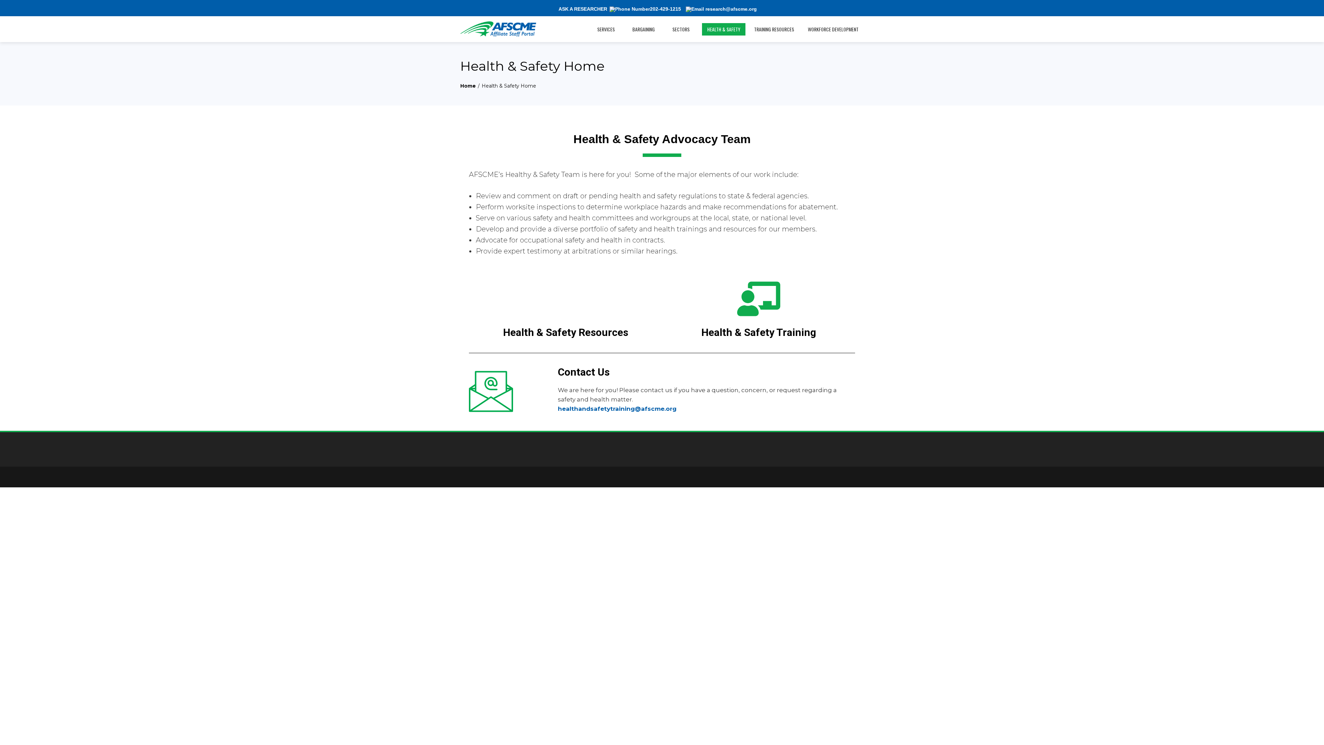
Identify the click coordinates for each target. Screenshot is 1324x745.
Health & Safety (723, 29)
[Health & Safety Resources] (565, 298)
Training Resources (774, 29)
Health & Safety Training (758, 332)
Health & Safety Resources (565, 332)
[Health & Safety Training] (758, 298)
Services (606, 29)
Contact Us (584, 372)
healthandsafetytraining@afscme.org (617, 408)
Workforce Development (833, 29)
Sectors (681, 29)
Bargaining (643, 29)
